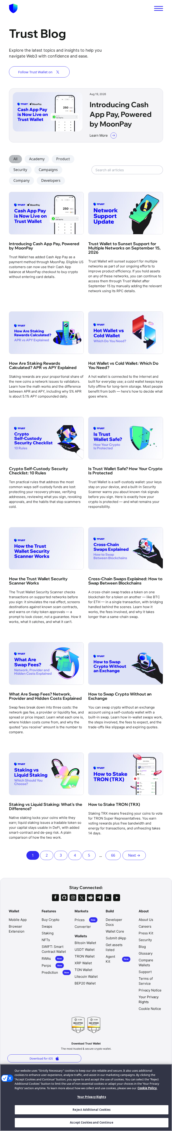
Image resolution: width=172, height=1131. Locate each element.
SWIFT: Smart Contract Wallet (54, 949)
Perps (52, 965)
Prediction (55, 972)
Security (20, 169)
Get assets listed (114, 947)
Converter (83, 926)
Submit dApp (116, 938)
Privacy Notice (150, 990)
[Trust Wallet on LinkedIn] (107, 897)
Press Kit (146, 933)
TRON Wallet (85, 956)
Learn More (99, 135)
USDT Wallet (85, 949)
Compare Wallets (146, 962)
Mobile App (18, 920)
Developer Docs (114, 922)
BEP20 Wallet (85, 983)
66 (113, 855)
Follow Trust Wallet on (35, 72)
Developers (50, 180)
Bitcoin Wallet (85, 943)
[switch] (158, 8)
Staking (48, 933)
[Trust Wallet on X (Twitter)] (81, 897)
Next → (134, 855)
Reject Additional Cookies (91, 1110)
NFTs (46, 940)
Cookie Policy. (147, 1088)
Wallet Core (115, 931)
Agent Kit (117, 959)
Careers (145, 926)
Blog (142, 946)
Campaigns (48, 169)
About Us (146, 920)
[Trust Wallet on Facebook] (55, 897)
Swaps (47, 926)
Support (145, 972)
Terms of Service (146, 981)
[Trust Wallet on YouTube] (116, 897)
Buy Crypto (50, 920)
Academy (37, 158)
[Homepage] (13, 8)
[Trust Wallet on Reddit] (90, 897)
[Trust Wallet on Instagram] (72, 897)
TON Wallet (83, 970)
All (15, 158)
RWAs (52, 958)
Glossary (146, 953)
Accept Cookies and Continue (91, 1122)
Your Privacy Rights (91, 1097)
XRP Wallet (83, 963)
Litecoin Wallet (86, 976)
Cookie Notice (150, 1009)
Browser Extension (16, 928)
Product (63, 158)
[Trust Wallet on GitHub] (64, 897)
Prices (85, 920)
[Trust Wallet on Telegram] (99, 897)
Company (21, 180)
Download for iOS (41, 1058)
